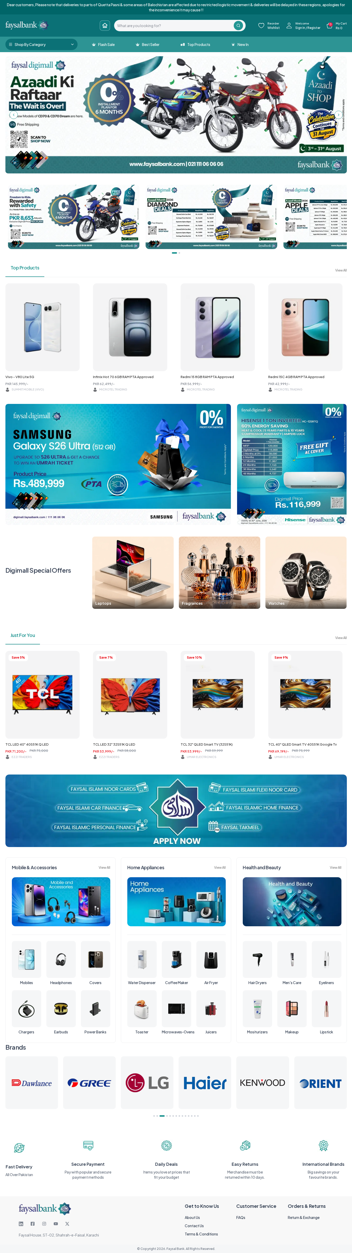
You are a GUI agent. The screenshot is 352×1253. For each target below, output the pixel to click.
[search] (174, 25)
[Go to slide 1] (154, 1116)
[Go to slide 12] (191, 1116)
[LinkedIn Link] (21, 1224)
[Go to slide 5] (170, 1116)
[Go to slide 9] (182, 1116)
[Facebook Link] (32, 1224)
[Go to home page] (105, 25)
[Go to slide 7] (176, 1116)
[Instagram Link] (44, 1224)
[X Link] (67, 1224)
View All (341, 270)
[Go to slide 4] (165, 1116)
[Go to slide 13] (195, 1116)
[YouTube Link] (56, 1224)
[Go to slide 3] (160, 1116)
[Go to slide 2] (157, 1116)
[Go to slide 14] (198, 1116)
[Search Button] (238, 25)
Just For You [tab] (23, 635)
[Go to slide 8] (179, 1116)
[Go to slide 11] (188, 1116)
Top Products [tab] (25, 267)
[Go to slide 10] (185, 1116)
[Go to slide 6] (173, 1116)
